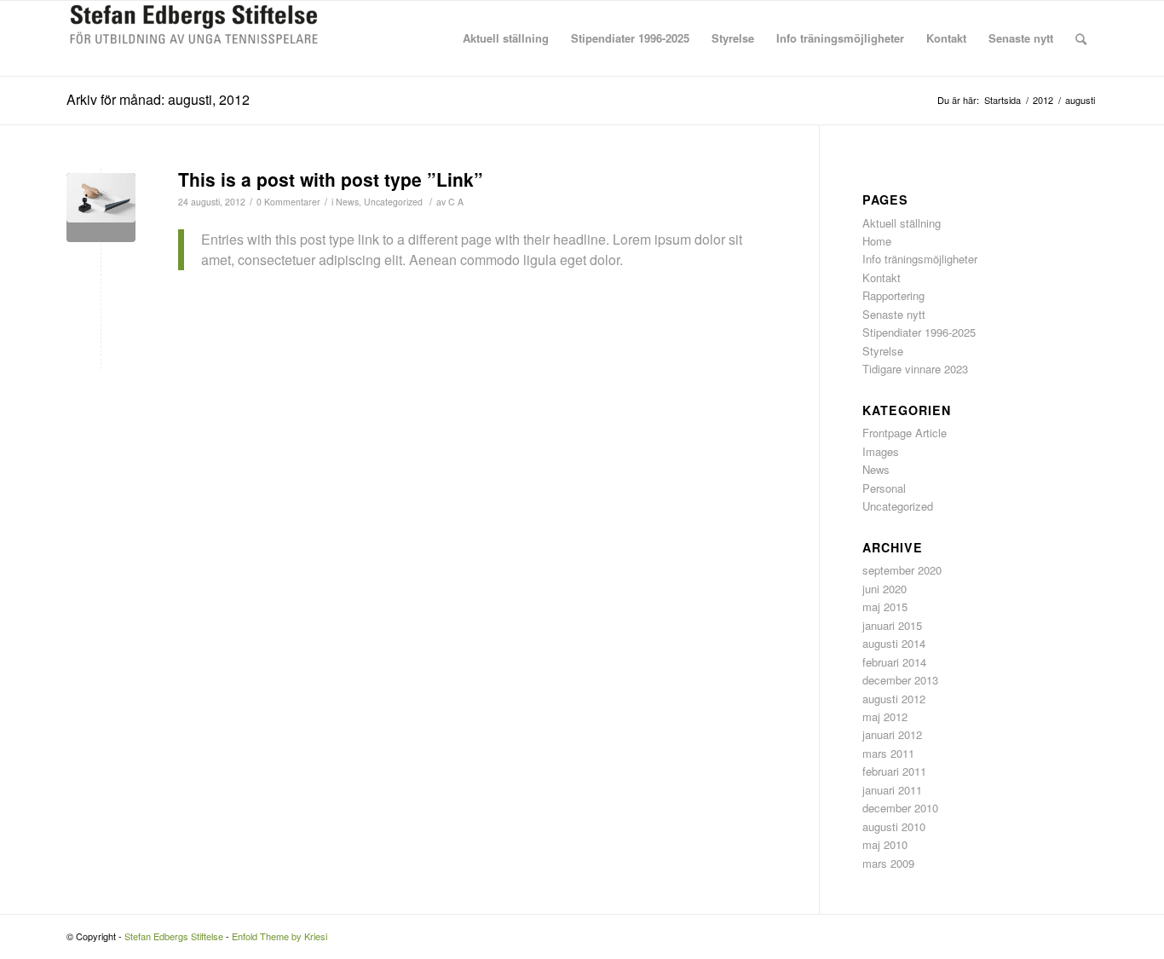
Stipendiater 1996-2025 (919, 332)
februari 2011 (894, 771)
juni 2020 (884, 589)
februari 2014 (894, 662)
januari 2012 (892, 734)
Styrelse (882, 351)
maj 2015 (885, 606)
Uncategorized (393, 201)
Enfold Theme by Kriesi (279, 936)
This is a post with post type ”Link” (330, 179)
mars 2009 (888, 863)
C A (456, 201)
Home (876, 241)
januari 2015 (892, 625)
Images (880, 451)
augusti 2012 (893, 698)
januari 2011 (892, 790)
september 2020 (902, 570)
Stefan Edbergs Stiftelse (173, 936)
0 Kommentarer (288, 201)
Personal (884, 488)
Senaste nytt (893, 314)
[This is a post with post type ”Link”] (100, 207)
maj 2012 (885, 716)
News (347, 201)
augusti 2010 (893, 826)
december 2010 (900, 808)
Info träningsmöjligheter (919, 259)
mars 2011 (888, 753)
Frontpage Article (904, 433)
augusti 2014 (893, 643)
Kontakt (881, 277)
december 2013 (900, 680)
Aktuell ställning (901, 223)
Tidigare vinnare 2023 (915, 369)
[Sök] (1081, 38)
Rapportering (893, 295)
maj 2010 (885, 844)
